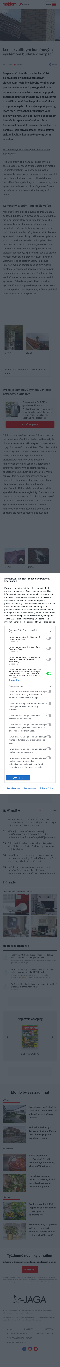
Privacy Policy (46, 788)
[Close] (54, 579)
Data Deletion (13, 788)
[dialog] (30, 683)
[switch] (48, 638)
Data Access (30, 788)
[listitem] (30, 631)
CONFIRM (18, 778)
